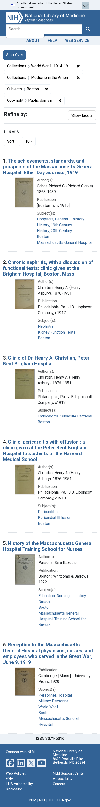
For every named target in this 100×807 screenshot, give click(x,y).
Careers (59, 784)
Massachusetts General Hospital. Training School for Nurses (62, 619)
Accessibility (62, 779)
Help (52, 40)
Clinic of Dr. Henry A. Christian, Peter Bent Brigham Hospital (46, 361)
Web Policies (16, 773)
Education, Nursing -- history (62, 595)
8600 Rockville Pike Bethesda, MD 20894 (69, 761)
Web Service (77, 40)
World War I (48, 707)
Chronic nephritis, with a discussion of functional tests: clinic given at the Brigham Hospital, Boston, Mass (48, 268)
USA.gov (64, 800)
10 (30, 141)
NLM (32, 800)
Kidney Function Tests (56, 332)
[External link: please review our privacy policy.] (10, 762)
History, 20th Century (54, 230)
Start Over (14, 55)
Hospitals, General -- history (60, 219)
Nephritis (45, 326)
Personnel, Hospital (55, 695)
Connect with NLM (20, 752)
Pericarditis (48, 511)
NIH (42, 800)
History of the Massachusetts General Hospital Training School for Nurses (47, 546)
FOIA (9, 779)
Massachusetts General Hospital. (65, 242)
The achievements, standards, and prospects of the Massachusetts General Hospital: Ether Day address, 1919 (48, 166)
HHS (51, 800)
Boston (43, 236)
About (33, 40)
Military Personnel (53, 701)
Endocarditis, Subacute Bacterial (65, 416)
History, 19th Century (54, 225)
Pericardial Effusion (54, 517)
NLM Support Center (69, 773)
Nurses (44, 601)
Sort (10, 141)
